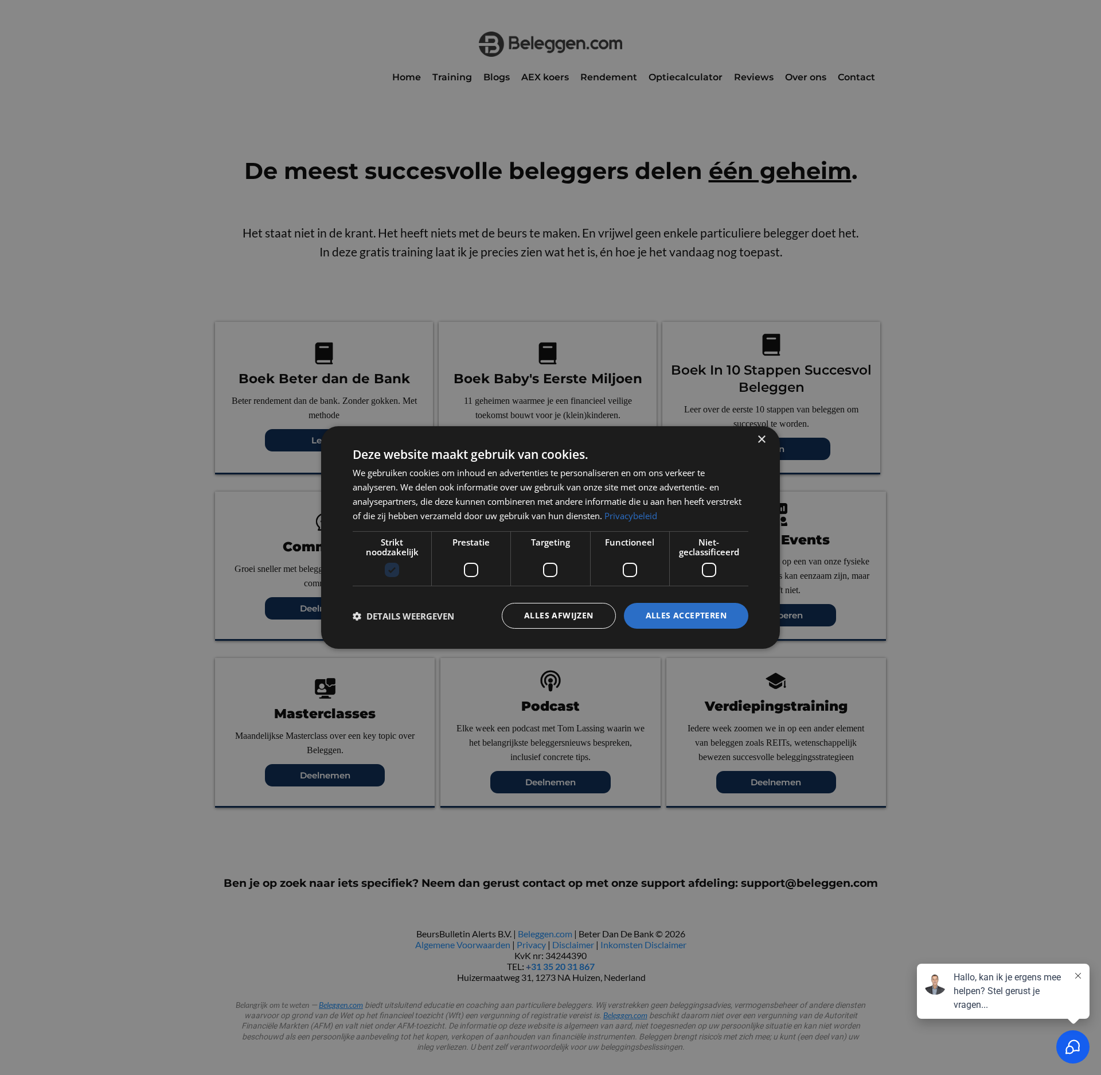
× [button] (761, 439)
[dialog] (550, 537)
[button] (403, 616)
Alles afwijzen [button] (559, 615)
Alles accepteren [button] (686, 615)
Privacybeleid (630, 515)
